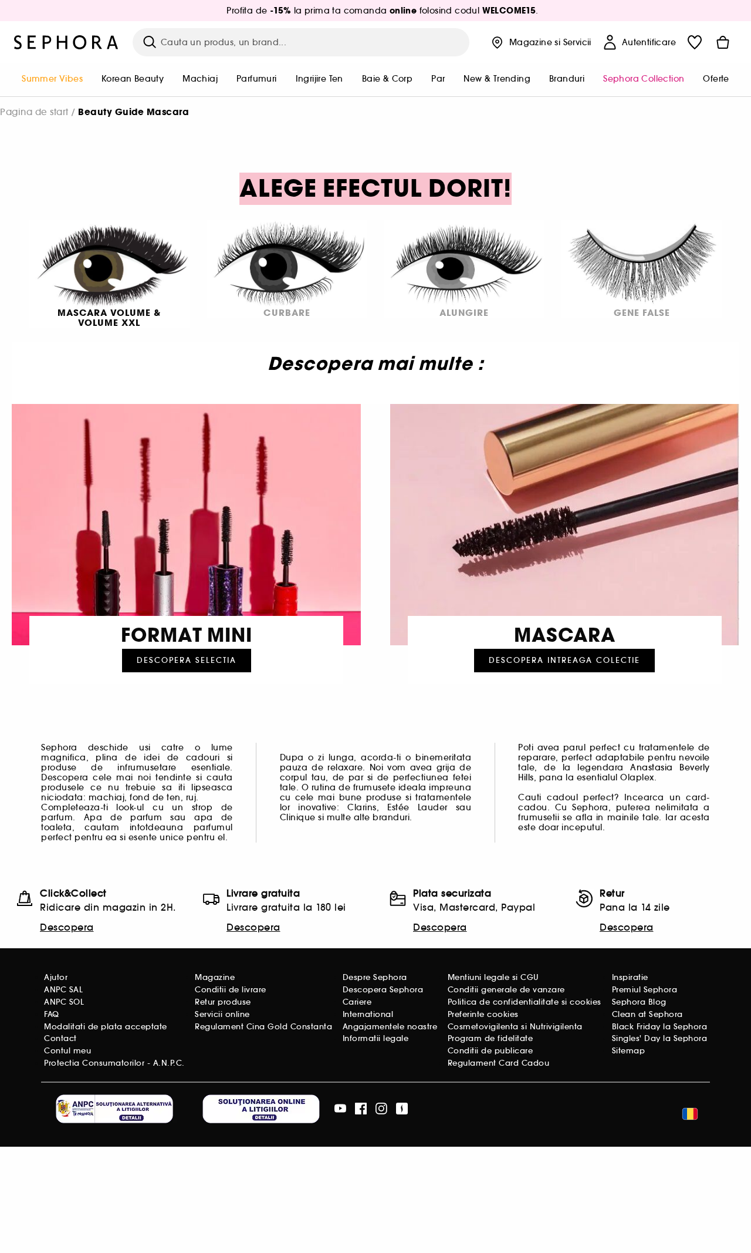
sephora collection (643, 78)
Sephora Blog (639, 1002)
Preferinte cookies (483, 1014)
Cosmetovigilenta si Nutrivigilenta (515, 1027)
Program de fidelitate (490, 1038)
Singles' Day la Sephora (660, 1038)
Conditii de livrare (230, 990)
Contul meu (67, 1051)
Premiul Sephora (645, 990)
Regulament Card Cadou (499, 1063)
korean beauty (133, 78)
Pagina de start (34, 111)
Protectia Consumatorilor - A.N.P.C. (114, 1063)
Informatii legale (376, 1038)
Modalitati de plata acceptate (105, 1027)
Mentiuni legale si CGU (493, 977)
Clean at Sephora (647, 1014)
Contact (60, 1038)
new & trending (497, 78)
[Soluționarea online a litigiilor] (261, 1108)
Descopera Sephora (383, 990)
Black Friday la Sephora (660, 1027)
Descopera (67, 927)
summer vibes (52, 78)
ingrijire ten (319, 78)
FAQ (51, 1014)
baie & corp (387, 78)
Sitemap (628, 1051)
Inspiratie (630, 977)
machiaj (200, 78)
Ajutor (55, 977)
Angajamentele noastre (390, 1027)
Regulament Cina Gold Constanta (263, 1027)
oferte (716, 78)
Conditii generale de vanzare (506, 990)
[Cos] (723, 42)
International (368, 1014)
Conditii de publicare (490, 1051)
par (438, 78)
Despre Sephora (375, 977)
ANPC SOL (64, 1002)
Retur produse (223, 1002)
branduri (566, 78)
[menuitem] (52, 79)
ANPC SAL (63, 990)
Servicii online (222, 1014)
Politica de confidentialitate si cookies (524, 1002)
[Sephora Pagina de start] (66, 42)
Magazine (215, 977)
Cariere (357, 1002)
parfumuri (256, 78)
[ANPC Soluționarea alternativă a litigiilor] (114, 1108)
